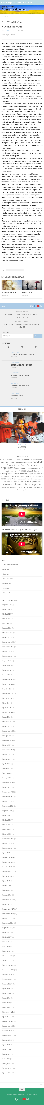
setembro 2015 (8, 1035)
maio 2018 (6, 890)
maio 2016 (6, 998)
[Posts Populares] (35, 347)
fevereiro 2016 (8, 1012)
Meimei (29, 479)
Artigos (5, 16)
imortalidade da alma (32, 471)
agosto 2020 (7, 811)
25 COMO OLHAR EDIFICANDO (22, 355)
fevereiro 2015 (8, 1068)
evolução (37, 468)
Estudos (6, 574)
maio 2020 (6, 825)
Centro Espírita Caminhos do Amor (16, 2)
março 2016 (7, 1007)
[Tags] (22, 347)
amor (3, 459)
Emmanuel (32, 465)
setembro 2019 (8, 848)
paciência (14, 481)
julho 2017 (6, 932)
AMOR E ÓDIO (27, 292)
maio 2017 (6, 942)
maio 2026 (6, 619)
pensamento (26, 481)
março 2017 (7, 951)
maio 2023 (6, 717)
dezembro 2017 (8, 909)
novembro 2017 (8, 914)
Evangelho (31, 468)
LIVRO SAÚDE (15, 352)
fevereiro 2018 (8, 899)
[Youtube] (38, 306)
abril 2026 (6, 623)
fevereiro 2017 (8, 956)
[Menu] (41, 2)
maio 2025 (6, 675)
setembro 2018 (8, 871)
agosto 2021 (7, 759)
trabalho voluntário (35, 487)
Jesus (16, 473)
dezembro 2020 (8, 792)
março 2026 (7, 628)
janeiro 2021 (7, 787)
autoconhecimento (13, 462)
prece (39, 482)
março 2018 (7, 895)
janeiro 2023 (7, 726)
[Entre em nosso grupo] (41, 306)
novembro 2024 (8, 684)
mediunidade (22, 479)
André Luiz (11, 459)
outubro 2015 (7, 1031)
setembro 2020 (8, 806)
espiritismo (10, 270)
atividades (35, 459)
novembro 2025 (8, 647)
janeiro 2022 (7, 745)
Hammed (13, 471)
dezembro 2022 (8, 731)
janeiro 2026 (7, 637)
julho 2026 (6, 609)
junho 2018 (7, 885)
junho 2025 (7, 670)
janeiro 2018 (7, 904)
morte (41, 479)
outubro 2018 (7, 867)
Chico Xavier (13, 465)
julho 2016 (6, 988)
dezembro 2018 (8, 857)
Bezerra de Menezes (26, 462)
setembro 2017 (8, 923)
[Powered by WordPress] (15, 1094)
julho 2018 (6, 881)
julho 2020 (6, 815)
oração (6, 481)
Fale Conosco (8, 579)
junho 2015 (7, 1049)
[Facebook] (34, 306)
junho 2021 (7, 764)
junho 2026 (7, 614)
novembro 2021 (8, 750)
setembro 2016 (8, 979)
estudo (17, 468)
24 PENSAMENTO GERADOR (21, 365)
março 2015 (7, 1063)
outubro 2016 (7, 974)
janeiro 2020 (7, 834)
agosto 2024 (7, 698)
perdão (35, 482)
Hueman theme (32, 1094)
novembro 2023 (8, 712)
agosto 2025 (7, 661)
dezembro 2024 (8, 679)
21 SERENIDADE (17, 396)
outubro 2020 (7, 801)
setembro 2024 (8, 693)
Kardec (29, 476)
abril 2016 (6, 1003)
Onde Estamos (8, 593)
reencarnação (7, 484)
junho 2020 (7, 820)
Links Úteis (7, 583)
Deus (23, 465)
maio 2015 (6, 1054)
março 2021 (7, 778)
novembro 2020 (8, 796)
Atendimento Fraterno (10, 565)
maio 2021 (6, 768)
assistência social (24, 459)
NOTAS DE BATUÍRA (9, 292)
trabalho (24, 487)
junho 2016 (7, 993)
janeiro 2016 (7, 1017)
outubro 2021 (7, 754)
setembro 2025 (8, 656)
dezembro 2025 (8, 642)
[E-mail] (31, 306)
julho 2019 (6, 853)
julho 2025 (6, 665)
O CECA (6, 588)
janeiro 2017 (7, 960)
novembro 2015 (8, 1026)
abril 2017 (6, 946)
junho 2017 (7, 937)
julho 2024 (6, 703)
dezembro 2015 (8, 1021)
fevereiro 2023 (8, 722)
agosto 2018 (7, 876)
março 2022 (7, 736)
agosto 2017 (7, 928)
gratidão (7, 471)
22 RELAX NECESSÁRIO (20, 385)
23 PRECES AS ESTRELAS (20, 375)
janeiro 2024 (7, 708)
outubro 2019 (7, 843)
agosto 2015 (7, 1040)
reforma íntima (19, 270)
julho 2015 (6, 1045)
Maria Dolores (12, 479)
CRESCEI (22, 447)
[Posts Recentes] (8, 347)
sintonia (5, 487)
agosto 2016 (7, 984)
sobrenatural (15, 487)
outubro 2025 (7, 651)
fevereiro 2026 (8, 633)
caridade (38, 462)
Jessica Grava (10, 31)
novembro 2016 (8, 970)
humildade (20, 471)
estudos (23, 468)
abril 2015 (6, 1059)
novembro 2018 (8, 862)
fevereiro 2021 (8, 782)
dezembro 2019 (8, 839)
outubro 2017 (7, 918)
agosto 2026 (7, 604)
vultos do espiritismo (22, 490)
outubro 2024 (7, 689)
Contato (6, 569)
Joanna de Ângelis (26, 474)
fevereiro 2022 (8, 740)
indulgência (6, 473)
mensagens (36, 479)
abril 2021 (6, 773)
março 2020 (7, 829)
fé (42, 467)
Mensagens (22, 444)
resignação (36, 484)
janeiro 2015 (7, 1073)
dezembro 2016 (8, 965)
